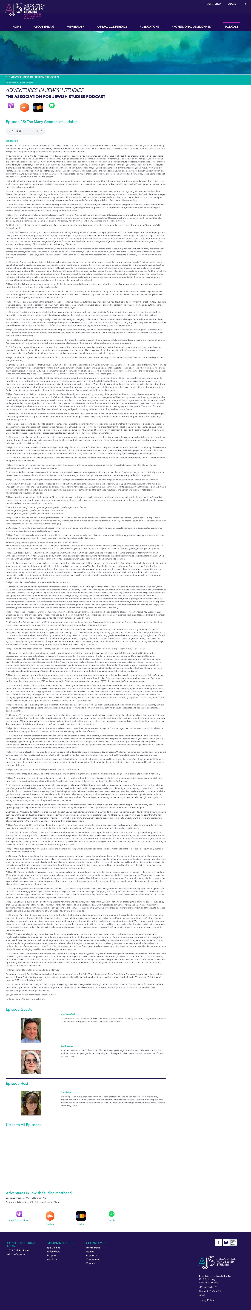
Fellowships (53, 1251)
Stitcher (80, 1224)
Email (202, 1294)
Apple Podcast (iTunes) (19, 1220)
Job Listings (53, 1247)
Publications (149, 26)
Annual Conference (112, 26)
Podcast (231, 26)
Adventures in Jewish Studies (19, 82)
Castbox (50, 1224)
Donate (232, 4)
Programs (52, 1255)
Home (17, 26)
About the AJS (44, 26)
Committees (93, 1259)
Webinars (52, 1259)
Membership (75, 26)
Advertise (91, 1255)
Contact (90, 1263)
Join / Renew (214, 4)
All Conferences (16, 1254)
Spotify (111, 1220)
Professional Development (192, 26)
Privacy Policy (206, 1300)
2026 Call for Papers (19, 1250)
